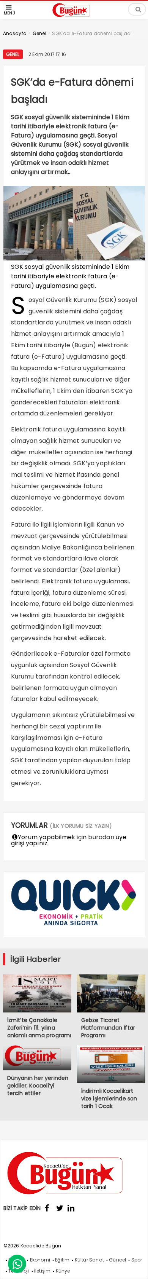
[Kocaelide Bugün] (74, 17)
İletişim (42, 1271)
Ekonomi (40, 1260)
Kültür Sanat (89, 1260)
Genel (13, 54)
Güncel (117, 1260)
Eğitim (62, 1260)
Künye (63, 1271)
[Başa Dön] (134, 1265)
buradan (101, 837)
